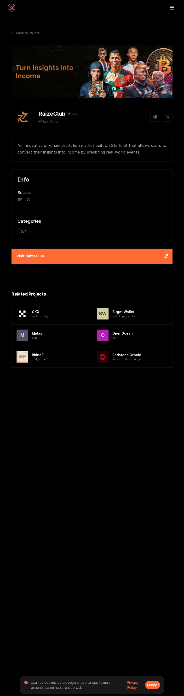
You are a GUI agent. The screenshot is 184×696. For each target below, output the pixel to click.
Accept (152, 685)
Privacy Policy (133, 685)
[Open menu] (171, 7)
